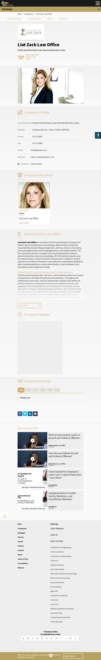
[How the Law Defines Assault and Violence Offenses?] (50, 458)
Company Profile (14, 18)
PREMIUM (56, 528)
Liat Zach (34, 203)
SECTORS (56, 541)
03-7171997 (37, 136)
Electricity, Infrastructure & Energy (63, 573)
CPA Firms (54, 560)
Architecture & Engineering (60, 547)
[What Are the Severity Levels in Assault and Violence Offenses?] (50, 440)
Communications (57, 552)
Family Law (25, 397)
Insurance (54, 600)
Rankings (63, 18)
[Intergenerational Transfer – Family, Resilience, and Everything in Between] (50, 500)
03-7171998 (37, 143)
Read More (24, 305)
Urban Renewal (56, 622)
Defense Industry (57, 565)
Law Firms (54, 604)
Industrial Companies (58, 595)
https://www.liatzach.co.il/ (42, 157)
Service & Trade (56, 613)
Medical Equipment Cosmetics (62, 608)
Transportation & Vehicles (60, 617)
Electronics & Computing (60, 578)
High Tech (54, 591)
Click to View (36, 163)
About (50, 18)
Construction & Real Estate (60, 556)
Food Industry (56, 587)
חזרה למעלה (4, 516)
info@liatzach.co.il (39, 150)
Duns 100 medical (57, 569)
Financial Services (57, 582)
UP (54, 535)
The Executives (34, 18)
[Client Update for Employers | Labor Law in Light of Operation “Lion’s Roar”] (50, 479)
